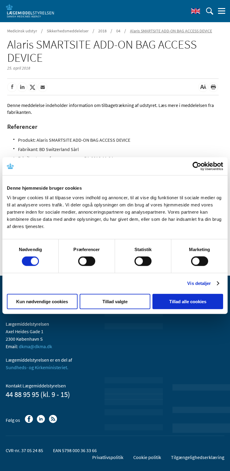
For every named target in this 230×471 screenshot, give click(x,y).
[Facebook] (29, 422)
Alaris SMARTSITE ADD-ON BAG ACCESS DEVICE (171, 31)
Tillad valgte (115, 301)
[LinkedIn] (41, 422)
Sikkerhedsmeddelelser (68, 31)
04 (118, 31)
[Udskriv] (213, 87)
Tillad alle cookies (187, 301)
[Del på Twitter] (32, 87)
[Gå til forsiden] (30, 10)
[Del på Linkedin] (22, 87)
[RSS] (53, 422)
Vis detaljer (199, 283)
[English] (195, 11)
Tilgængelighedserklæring (197, 457)
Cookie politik (147, 457)
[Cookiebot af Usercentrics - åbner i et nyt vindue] (197, 166)
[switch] (86, 261)
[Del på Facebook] (12, 87)
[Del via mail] (42, 87)
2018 (102, 31)
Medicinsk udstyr (22, 31)
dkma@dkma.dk (35, 346)
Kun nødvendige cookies (42, 301)
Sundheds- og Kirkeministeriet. (37, 367)
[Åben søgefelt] (209, 11)
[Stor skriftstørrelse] (203, 87)
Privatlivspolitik (107, 457)
